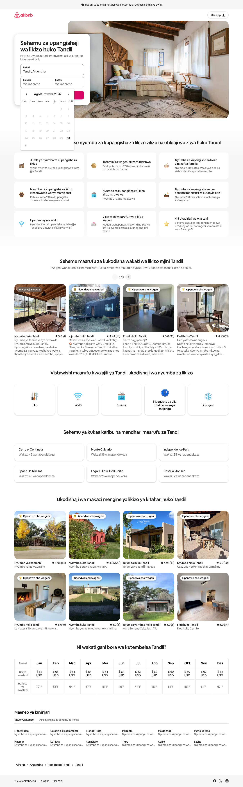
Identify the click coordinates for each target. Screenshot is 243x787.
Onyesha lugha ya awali (148, 4)
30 (68, 138)
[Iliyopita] (115, 277)
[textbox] (36, 84)
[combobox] (52, 71)
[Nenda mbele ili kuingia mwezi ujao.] (68, 94)
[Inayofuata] (128, 277)
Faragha (44, 781)
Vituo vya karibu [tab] (24, 719)
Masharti (58, 781)
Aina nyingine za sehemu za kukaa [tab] (59, 719)
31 (26, 145)
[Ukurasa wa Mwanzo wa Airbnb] (23, 15)
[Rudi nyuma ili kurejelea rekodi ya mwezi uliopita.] (27, 94)
